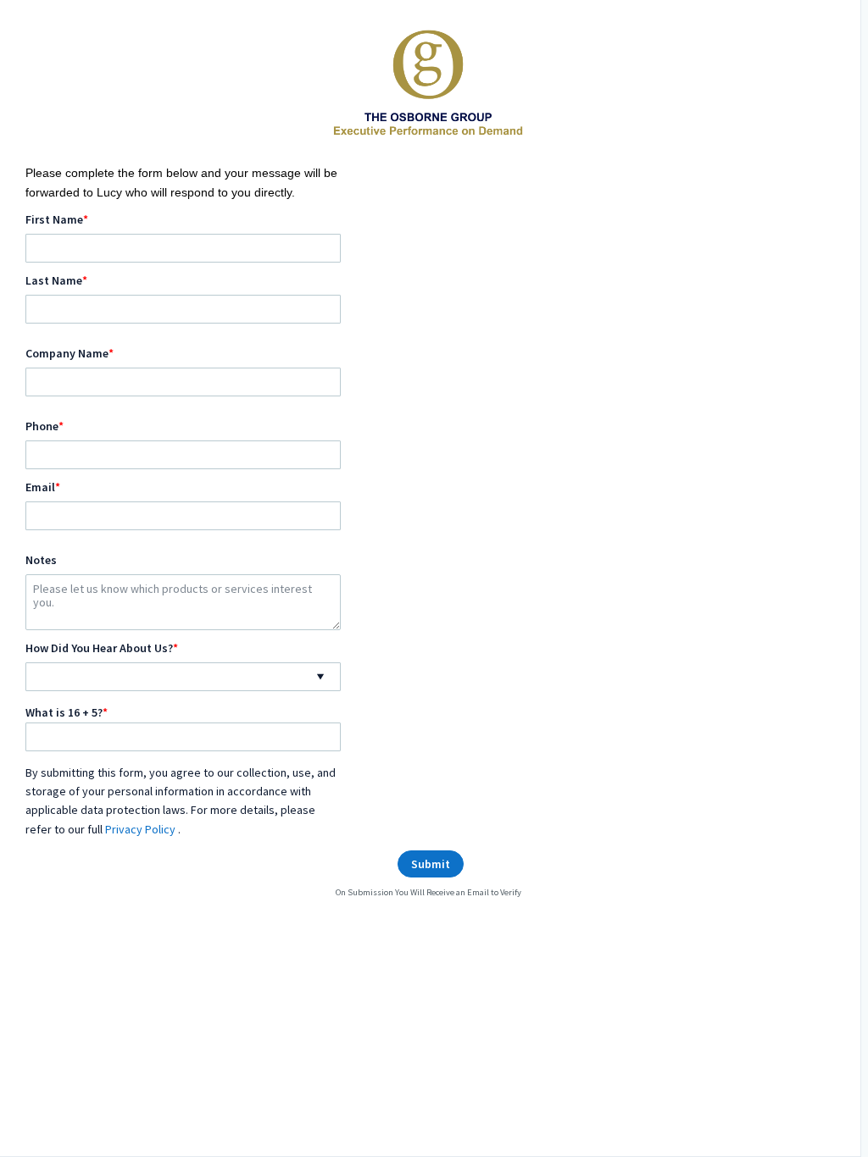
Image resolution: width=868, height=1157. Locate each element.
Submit (430, 864)
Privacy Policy (141, 829)
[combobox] (183, 676)
